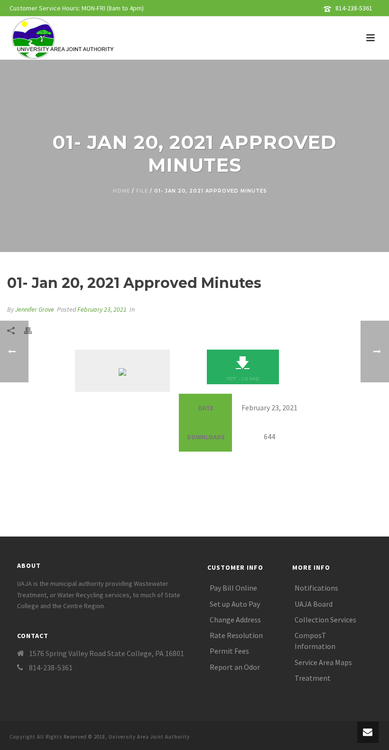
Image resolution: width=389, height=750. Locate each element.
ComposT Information (315, 640)
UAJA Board (314, 604)
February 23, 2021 (102, 309)
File (142, 191)
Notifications (316, 588)
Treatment (313, 678)
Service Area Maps (323, 662)
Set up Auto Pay (235, 604)
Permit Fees (229, 651)
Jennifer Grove (34, 309)
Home (121, 191)
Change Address (235, 619)
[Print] (32, 329)
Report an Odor (235, 667)
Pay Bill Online (233, 588)
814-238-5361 (353, 8)
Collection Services (325, 619)
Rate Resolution (236, 635)
